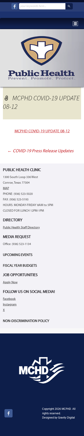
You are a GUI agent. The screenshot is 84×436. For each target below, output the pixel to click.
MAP (6, 188)
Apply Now (10, 282)
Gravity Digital (66, 417)
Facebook (9, 299)
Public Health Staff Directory (21, 227)
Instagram (10, 304)
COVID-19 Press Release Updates (40, 151)
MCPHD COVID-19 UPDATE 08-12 (42, 131)
